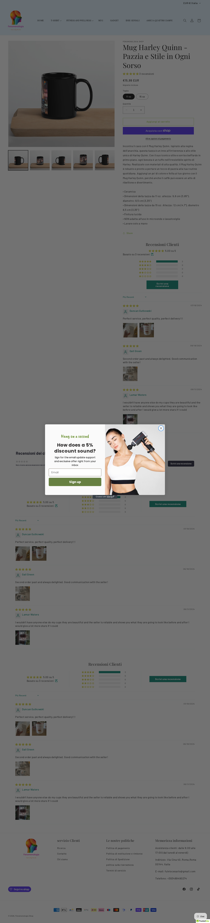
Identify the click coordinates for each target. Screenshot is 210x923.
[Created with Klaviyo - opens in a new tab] (105, 497)
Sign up (75, 482)
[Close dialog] (161, 428)
